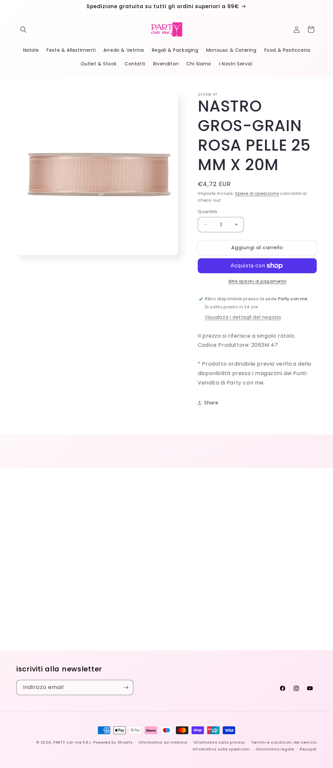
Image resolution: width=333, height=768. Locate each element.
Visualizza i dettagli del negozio (243, 317)
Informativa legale (275, 749)
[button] (23, 29)
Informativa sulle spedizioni (221, 749)
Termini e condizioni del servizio (284, 742)
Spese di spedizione (257, 193)
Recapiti (308, 749)
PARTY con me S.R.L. (72, 742)
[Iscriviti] (126, 687)
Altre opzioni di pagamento (257, 281)
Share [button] (211, 402)
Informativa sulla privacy (219, 742)
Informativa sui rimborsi (163, 742)
